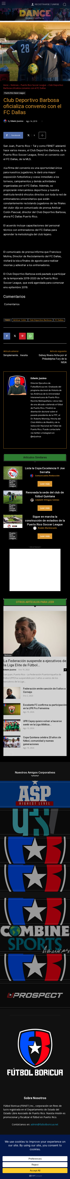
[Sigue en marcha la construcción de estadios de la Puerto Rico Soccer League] (12, 521)
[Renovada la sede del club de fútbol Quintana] (12, 497)
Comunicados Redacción (47, 475)
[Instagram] (32, 442)
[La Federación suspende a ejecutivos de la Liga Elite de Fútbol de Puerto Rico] (35, 634)
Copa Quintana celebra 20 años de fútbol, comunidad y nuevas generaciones (42, 741)
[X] (14, 336)
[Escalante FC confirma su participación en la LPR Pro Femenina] (11, 709)
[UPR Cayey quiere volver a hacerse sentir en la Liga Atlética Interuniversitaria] (11, 725)
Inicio (5, 85)
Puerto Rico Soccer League (33, 85)
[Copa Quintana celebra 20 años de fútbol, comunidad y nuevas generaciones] (11, 742)
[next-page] (11, 754)
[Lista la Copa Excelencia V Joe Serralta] (12, 473)
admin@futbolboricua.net (44, 1124)
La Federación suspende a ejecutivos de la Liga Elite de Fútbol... (34, 663)
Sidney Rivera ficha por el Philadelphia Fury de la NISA (53, 359)
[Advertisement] (35, 570)
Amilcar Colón (19, 320)
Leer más (45, 484)
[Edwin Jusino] (5, 121)
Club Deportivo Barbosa (41, 320)
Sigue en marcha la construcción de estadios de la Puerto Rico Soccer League (45, 520)
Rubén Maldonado (47, 528)
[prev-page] (5, 754)
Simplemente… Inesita (15, 355)
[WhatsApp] (30, 336)
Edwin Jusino (17, 121)
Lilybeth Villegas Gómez (47, 499)
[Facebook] (6, 336)
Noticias (15, 85)
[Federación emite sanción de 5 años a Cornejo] (11, 693)
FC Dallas (59, 320)
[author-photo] (32, 476)
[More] (42, 135)
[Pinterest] (22, 336)
